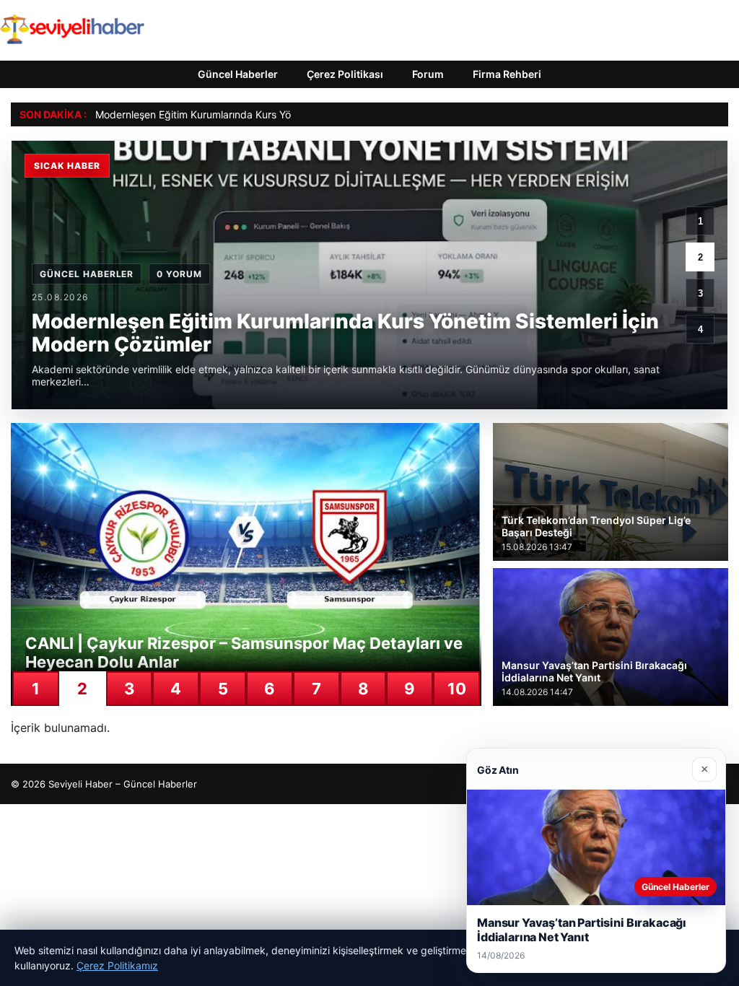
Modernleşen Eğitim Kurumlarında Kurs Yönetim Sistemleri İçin (240, 114)
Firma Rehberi (507, 74)
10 (456, 688)
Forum (428, 74)
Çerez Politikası (345, 74)
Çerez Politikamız (117, 965)
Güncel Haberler (238, 74)
